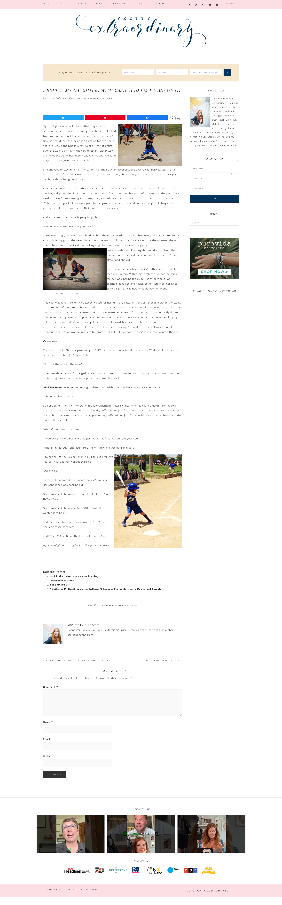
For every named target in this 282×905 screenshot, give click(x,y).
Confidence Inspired (62, 580)
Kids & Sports (90, 98)
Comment (50, 687)
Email (48, 739)
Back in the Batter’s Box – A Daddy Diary (74, 576)
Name (48, 722)
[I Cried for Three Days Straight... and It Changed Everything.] (141, 834)
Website (48, 756)
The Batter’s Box (60, 585)
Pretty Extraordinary (141, 31)
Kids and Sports (104, 98)
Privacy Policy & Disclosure (81, 889)
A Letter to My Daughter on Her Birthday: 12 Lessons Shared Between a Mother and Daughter (106, 589)
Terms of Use (53, 889)
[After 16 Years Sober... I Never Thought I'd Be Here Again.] (71, 834)
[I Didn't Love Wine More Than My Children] (211, 834)
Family (80, 98)
